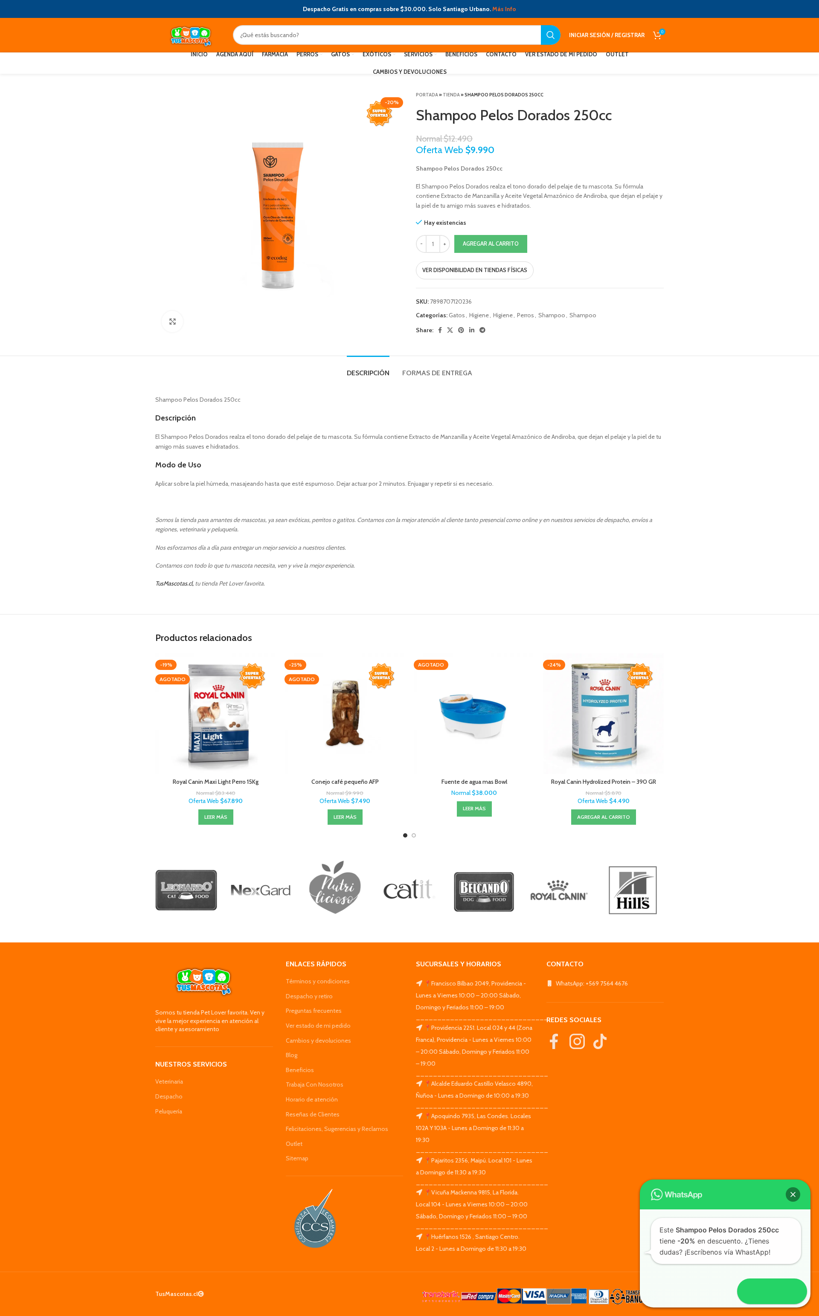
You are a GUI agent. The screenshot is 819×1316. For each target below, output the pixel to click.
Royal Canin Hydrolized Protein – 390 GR (603, 782)
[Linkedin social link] (472, 330)
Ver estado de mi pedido (318, 1025)
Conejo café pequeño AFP (345, 782)
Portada (427, 95)
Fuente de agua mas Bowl (474, 782)
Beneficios (300, 1070)
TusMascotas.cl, (174, 583)
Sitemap (297, 1158)
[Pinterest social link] (461, 330)
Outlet (294, 1144)
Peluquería (168, 1111)
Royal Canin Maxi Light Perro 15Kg (215, 782)
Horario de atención (312, 1099)
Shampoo (551, 315)
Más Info (504, 9)
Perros (525, 315)
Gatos (457, 315)
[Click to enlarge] (172, 321)
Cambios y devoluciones (318, 1040)
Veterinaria (169, 1081)
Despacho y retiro (309, 996)
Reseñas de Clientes (313, 1114)
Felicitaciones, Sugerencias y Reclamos (337, 1129)
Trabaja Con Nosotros (314, 1084)
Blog (291, 1055)
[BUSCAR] (551, 35)
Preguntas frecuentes (314, 1011)
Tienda (451, 95)
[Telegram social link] (482, 330)
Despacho (169, 1096)
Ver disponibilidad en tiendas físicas (474, 270)
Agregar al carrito (491, 243)
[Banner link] (186, 890)
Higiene (479, 315)
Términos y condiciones (318, 981)
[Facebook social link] (440, 330)
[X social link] (450, 330)
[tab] (368, 369)
